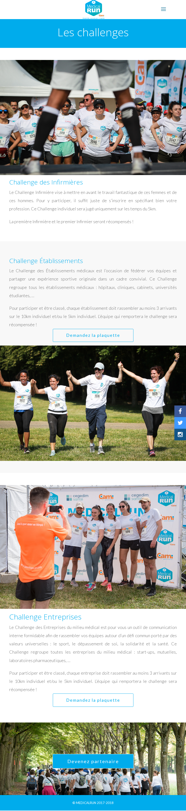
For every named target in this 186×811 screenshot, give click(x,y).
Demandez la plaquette (93, 335)
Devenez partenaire (93, 761)
